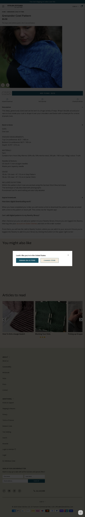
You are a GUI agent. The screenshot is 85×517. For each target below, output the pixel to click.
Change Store (49, 260)
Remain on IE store (27, 260)
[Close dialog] (68, 255)
